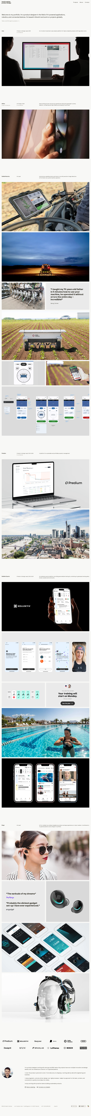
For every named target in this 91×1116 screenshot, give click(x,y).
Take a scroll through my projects (10, 21)
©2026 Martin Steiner (7, 1106)
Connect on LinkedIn (43, 1087)
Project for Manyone (6, 105)
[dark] (76, 1106)
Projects (75, 2)
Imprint (56, 1106)
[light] (74, 1106)
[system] (72, 1106)
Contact (87, 2)
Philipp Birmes (85, 557)
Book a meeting (31, 1087)
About (81, 2)
